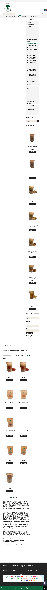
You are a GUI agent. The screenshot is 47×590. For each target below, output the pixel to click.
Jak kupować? (30, 570)
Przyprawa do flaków (32, 73)
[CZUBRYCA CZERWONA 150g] (9, 421)
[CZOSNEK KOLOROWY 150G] (9, 393)
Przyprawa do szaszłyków (33, 63)
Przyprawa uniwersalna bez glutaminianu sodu (33, 77)
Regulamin (5, 570)
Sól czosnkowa (31, 82)
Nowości (28, 111)
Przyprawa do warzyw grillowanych (32, 46)
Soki (27, 92)
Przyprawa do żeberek (32, 62)
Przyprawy (28, 41)
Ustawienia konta (14, 570)
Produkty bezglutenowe (30, 24)
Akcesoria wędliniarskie (30, 105)
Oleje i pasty (29, 103)
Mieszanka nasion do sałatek (32, 52)
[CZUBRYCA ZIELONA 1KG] (23, 449)
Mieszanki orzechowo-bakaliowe (32, 39)
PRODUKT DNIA (29, 26)
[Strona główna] (7, 7)
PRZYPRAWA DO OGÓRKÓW (32, 48)
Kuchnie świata (29, 107)
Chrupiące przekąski (30, 28)
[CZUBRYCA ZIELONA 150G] (9, 449)
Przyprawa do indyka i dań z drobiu (33, 61)
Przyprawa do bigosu (32, 71)
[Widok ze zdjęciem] (27, 355)
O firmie (37, 570)
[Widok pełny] (29, 355)
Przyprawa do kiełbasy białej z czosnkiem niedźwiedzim (32, 58)
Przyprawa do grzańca (32, 50)
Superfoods (28, 90)
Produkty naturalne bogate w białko (32, 30)
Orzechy (28, 37)
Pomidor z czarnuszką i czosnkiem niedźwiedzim (33, 65)
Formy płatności (21, 570)
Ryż (27, 99)
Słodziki (28, 88)
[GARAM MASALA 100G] (9, 477)
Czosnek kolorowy (32, 81)
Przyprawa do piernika (32, 69)
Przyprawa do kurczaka (32, 74)
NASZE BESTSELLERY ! (31, 109)
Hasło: (27, 328)
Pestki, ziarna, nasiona (30, 97)
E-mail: (27, 324)
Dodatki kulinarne (29, 84)
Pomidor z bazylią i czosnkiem (32, 67)
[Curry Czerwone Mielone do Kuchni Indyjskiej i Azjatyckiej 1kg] (9, 366)
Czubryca (30, 80)
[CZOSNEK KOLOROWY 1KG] (23, 393)
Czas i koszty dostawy (22, 571)
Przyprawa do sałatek (32, 54)
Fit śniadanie (29, 22)
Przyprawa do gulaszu (32, 75)
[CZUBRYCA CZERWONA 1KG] (23, 421)
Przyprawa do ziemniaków (33, 49)
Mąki (27, 86)
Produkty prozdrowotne (30, 101)
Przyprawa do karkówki (32, 70)
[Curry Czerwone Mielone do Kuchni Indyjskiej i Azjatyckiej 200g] (23, 366)
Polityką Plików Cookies (29, 587)
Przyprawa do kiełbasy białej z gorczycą (32, 56)
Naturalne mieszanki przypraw (32, 43)
